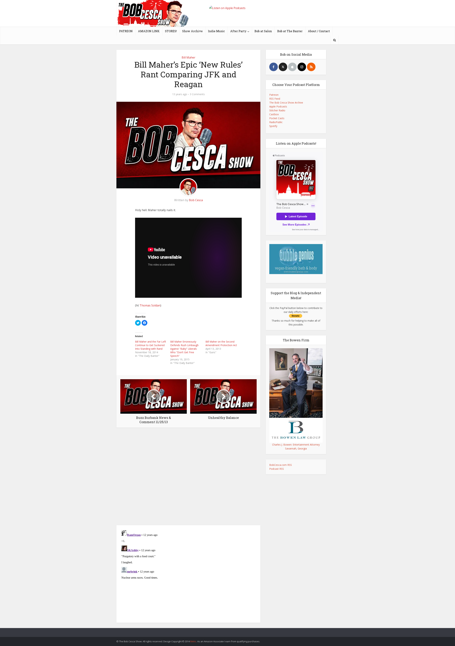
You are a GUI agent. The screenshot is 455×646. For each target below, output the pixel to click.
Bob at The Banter (290, 31)
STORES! (171, 31)
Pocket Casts (276, 118)
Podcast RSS (276, 468)
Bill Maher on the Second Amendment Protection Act (221, 343)
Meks (193, 641)
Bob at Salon (263, 31)
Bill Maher (188, 57)
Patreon (274, 94)
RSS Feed (274, 98)
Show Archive (192, 31)
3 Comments (197, 94)
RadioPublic (276, 122)
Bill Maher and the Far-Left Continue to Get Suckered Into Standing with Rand (150, 345)
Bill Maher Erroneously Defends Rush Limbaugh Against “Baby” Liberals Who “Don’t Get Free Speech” (184, 349)
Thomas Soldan (150, 305)
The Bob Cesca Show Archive (286, 102)
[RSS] (311, 67)
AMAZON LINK (149, 31)
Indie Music (216, 31)
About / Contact (319, 31)
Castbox (274, 114)
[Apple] (292, 67)
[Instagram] (302, 67)
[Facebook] (273, 67)
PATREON (126, 31)
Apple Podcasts (278, 106)
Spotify (273, 126)
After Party (238, 31)
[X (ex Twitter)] (283, 67)
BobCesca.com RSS (280, 465)
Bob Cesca (196, 200)
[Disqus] (188, 477)
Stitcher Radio (277, 110)
